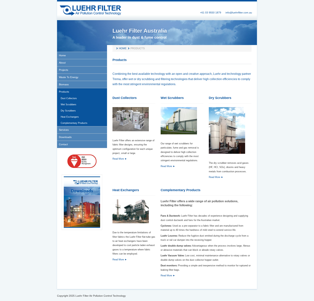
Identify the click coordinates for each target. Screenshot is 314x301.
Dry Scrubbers (220, 98)
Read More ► (119, 158)
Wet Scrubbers (172, 98)
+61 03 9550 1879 (210, 12)
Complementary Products (180, 190)
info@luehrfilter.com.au (239, 12)
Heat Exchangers (125, 190)
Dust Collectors (124, 98)
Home (122, 48)
